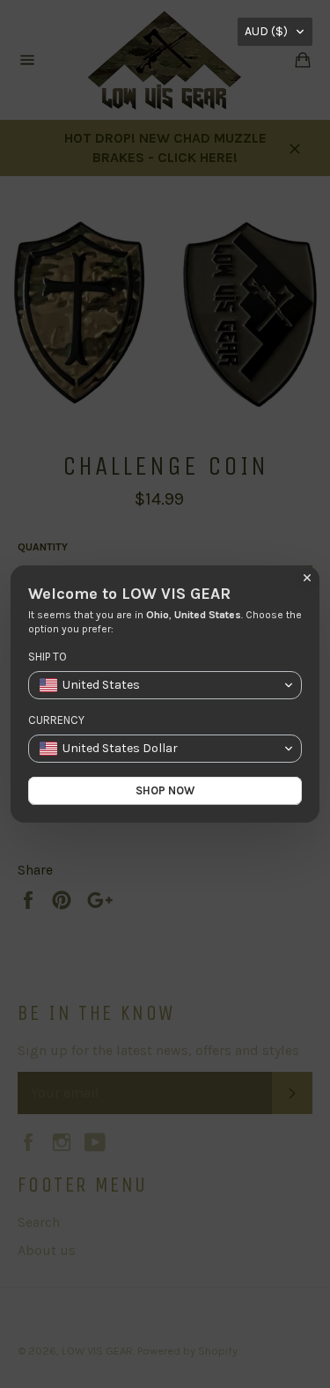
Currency (56, 720)
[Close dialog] (307, 578)
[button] (275, 32)
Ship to (47, 656)
